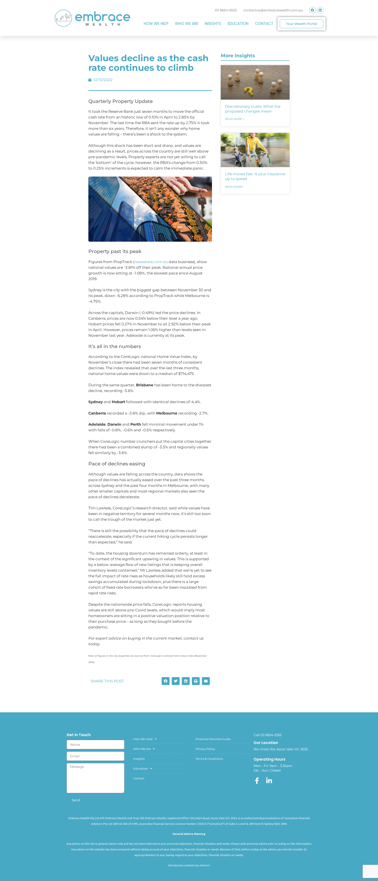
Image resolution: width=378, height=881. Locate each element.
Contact (264, 23)
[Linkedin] (320, 10)
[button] (166, 681)
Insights (213, 23)
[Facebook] (312, 10)
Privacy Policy (205, 749)
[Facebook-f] (257, 780)
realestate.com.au (151, 262)
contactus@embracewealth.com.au (273, 10)
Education (238, 23)
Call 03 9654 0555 (268, 735)
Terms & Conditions (209, 758)
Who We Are (186, 23)
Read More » (234, 119)
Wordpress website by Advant (189, 865)
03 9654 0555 (226, 10)
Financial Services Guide (213, 739)
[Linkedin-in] (269, 780)
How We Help (156, 23)
